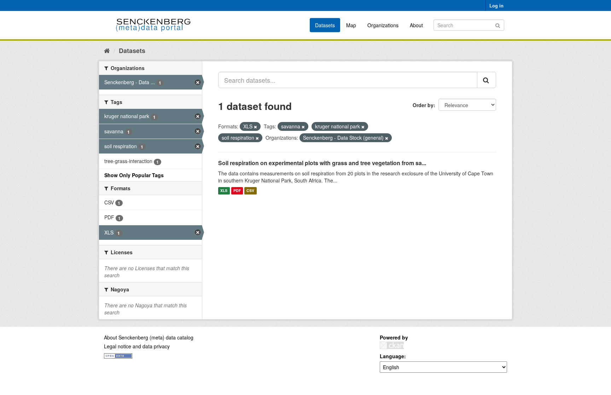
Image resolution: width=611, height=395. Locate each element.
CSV (250, 190)
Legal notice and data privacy (137, 346)
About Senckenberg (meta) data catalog (148, 337)
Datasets (325, 25)
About (416, 25)
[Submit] (498, 25)
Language (392, 356)
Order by (423, 105)
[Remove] (255, 126)
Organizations (382, 25)
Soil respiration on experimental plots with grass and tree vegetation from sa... (322, 163)
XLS (223, 190)
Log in (496, 5)
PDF (237, 190)
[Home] (107, 50)
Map (351, 25)
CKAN (392, 345)
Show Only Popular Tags (134, 175)
